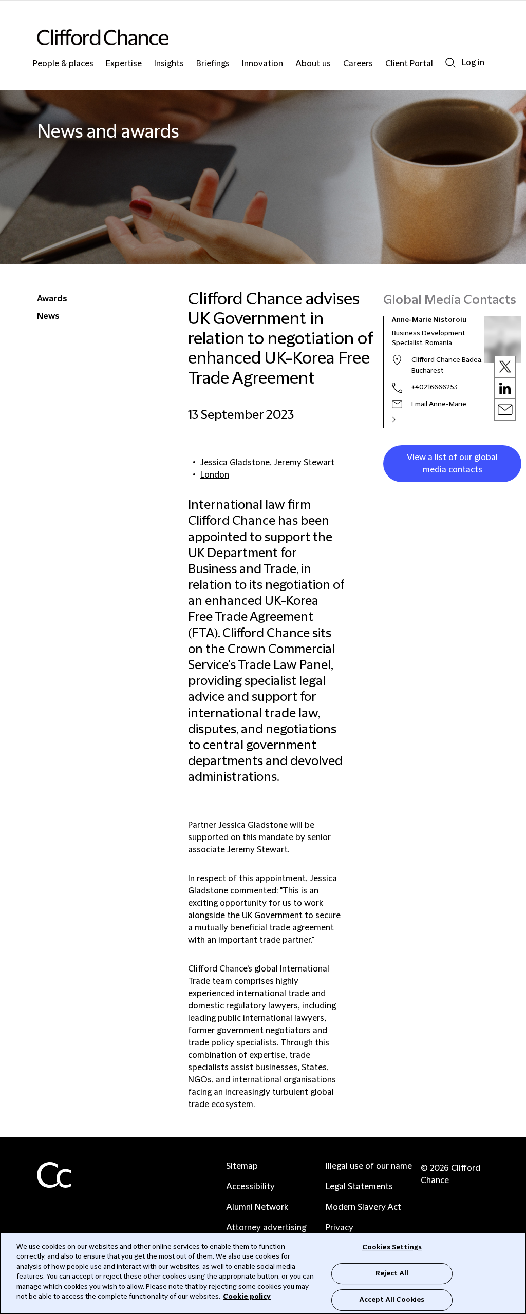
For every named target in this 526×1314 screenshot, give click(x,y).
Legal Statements (359, 1186)
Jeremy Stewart (304, 462)
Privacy (339, 1227)
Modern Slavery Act (363, 1207)
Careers (358, 64)
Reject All (391, 1273)
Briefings (213, 64)
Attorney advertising (266, 1227)
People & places (63, 64)
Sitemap (242, 1166)
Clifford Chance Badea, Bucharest (447, 365)
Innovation (262, 64)
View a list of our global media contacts (452, 463)
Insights (169, 64)
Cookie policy (247, 1296)
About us (313, 64)
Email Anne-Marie (438, 404)
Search (450, 62)
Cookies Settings (392, 1247)
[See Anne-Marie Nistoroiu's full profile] (405, 419)
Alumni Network (257, 1207)
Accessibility (250, 1186)
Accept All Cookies (392, 1300)
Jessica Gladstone (235, 462)
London (214, 475)
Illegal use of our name (369, 1166)
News (48, 316)
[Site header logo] (242, 37)
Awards (52, 298)
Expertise (124, 64)
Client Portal (409, 64)
